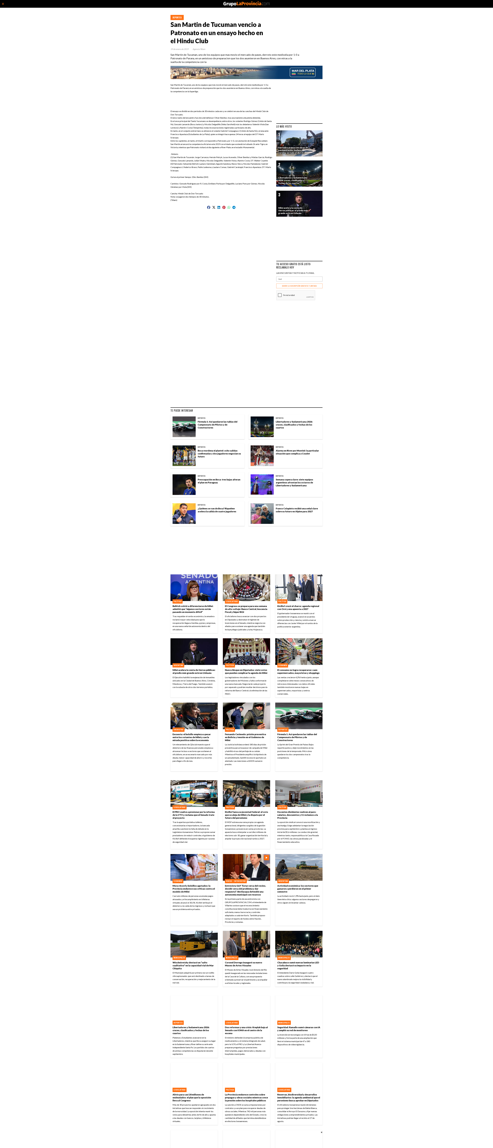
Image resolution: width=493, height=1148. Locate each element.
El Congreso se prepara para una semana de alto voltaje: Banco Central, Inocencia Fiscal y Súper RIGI (246, 609)
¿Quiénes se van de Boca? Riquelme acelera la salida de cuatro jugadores (217, 510)
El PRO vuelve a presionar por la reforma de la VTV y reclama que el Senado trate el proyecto (194, 815)
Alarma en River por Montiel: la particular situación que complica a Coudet (297, 452)
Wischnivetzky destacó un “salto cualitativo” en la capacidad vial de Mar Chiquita (193, 965)
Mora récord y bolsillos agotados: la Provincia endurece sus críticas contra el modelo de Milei (194, 888)
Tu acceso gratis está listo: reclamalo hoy (293, 265)
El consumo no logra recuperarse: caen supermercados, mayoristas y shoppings (298, 671)
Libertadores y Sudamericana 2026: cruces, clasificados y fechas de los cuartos (294, 424)
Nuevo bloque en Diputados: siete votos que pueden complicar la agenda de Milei (246, 671)
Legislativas (232, 601)
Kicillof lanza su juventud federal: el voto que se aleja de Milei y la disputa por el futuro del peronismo (246, 815)
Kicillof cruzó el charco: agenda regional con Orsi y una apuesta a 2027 (298, 607)
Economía (282, 665)
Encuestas (178, 729)
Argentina (178, 665)
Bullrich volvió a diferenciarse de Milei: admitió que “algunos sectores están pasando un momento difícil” (193, 609)
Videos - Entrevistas (236, 881)
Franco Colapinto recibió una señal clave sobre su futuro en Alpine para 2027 (297, 510)
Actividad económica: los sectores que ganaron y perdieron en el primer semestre (297, 888)
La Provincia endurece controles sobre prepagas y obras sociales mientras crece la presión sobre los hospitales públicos (246, 1097)
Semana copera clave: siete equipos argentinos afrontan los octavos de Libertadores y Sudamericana (294, 482)
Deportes (177, 17)
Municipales (179, 957)
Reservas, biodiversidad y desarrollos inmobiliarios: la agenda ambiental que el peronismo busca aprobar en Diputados (298, 1097)
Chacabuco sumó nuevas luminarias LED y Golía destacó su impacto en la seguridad (298, 965)
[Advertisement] (222, 99)
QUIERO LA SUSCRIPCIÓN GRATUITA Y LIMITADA (299, 286)
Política (178, 601)
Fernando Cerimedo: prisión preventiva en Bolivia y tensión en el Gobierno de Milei (245, 737)
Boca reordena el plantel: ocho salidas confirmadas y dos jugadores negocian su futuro (219, 453)
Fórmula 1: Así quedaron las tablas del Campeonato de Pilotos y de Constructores (217, 424)
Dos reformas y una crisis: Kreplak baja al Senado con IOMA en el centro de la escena (246, 1030)
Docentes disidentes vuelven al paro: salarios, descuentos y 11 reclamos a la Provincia (297, 815)
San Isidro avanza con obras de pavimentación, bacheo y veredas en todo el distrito (293, 150)
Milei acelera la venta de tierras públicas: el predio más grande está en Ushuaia (194, 671)
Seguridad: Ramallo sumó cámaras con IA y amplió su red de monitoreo (298, 1029)
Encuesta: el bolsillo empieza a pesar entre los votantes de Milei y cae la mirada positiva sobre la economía (192, 737)
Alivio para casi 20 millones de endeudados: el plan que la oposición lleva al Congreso (192, 1097)
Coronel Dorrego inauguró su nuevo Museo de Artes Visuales (243, 964)
